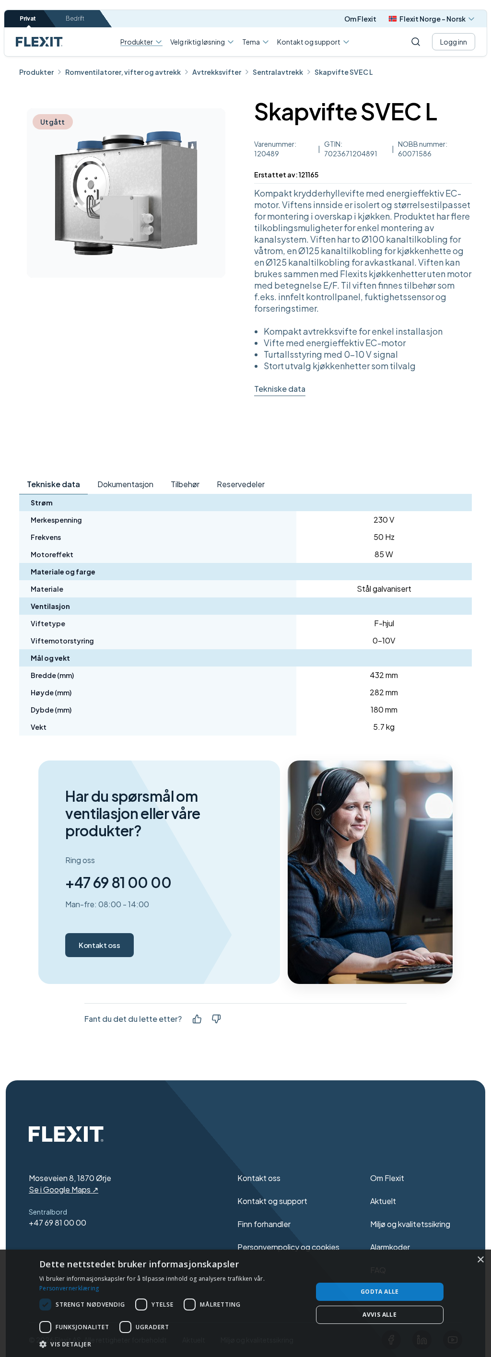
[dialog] (245, 1303)
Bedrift (75, 18)
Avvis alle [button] (379, 1314)
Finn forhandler (264, 1224)
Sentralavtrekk (278, 72)
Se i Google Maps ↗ (63, 1189)
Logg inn (453, 41)
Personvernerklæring (69, 1288)
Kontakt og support (308, 42)
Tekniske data (279, 389)
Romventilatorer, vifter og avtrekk (123, 72)
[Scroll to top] (39, 42)
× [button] (480, 1259)
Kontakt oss (99, 944)
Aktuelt (383, 1201)
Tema (251, 42)
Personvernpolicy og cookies (288, 1247)
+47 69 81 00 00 (118, 882)
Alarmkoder (390, 1247)
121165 (308, 174)
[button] (171, 1344)
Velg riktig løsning (197, 42)
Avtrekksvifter (216, 72)
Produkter (136, 42)
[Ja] (197, 1019)
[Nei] (216, 1019)
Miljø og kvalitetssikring (410, 1224)
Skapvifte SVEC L (344, 72)
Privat (28, 18)
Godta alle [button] (380, 1291)
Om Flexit (360, 18)
